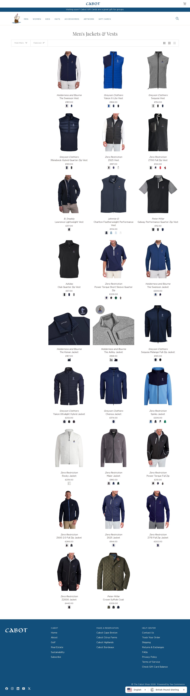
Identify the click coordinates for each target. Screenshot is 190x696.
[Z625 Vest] (113, 132)
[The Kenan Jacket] (69, 324)
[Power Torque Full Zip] (158, 448)
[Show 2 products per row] (164, 43)
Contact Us (148, 633)
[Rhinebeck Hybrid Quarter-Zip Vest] (69, 132)
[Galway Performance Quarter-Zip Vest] (158, 194)
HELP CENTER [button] (149, 628)
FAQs (145, 652)
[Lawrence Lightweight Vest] (69, 194)
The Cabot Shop (142, 684)
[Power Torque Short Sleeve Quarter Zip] (113, 259)
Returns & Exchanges (153, 647)
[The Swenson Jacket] (158, 259)
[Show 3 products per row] (169, 43)
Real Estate (57, 647)
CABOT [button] (54, 628)
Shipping (146, 642)
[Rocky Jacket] (69, 448)
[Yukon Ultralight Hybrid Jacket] (69, 386)
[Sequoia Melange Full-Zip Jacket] (158, 324)
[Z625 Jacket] (113, 510)
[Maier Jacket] (113, 448)
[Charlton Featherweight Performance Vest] (113, 194)
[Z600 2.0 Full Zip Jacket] (69, 510)
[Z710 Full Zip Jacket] (158, 510)
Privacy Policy (149, 657)
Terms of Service (151, 662)
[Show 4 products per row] (175, 43)
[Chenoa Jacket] (113, 386)
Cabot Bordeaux (105, 647)
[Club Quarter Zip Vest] (69, 259)
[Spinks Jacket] (158, 386)
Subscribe (56, 657)
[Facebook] (6, 688)
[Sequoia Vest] (158, 70)
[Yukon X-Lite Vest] (113, 70)
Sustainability (58, 652)
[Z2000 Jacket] (69, 572)
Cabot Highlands (105, 642)
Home (54, 633)
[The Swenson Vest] (69, 70)
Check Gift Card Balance (155, 667)
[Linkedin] (18, 688)
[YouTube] (23, 688)
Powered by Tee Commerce (171, 684)
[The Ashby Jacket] (113, 324)
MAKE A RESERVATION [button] (107, 628)
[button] (26, 19)
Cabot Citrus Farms (106, 637)
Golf (53, 642)
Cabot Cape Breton (106, 633)
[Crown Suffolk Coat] (113, 572)
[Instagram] (12, 688)
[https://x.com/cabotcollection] (29, 688)
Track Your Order (151, 637)
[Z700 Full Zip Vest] (158, 132)
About (54, 637)
